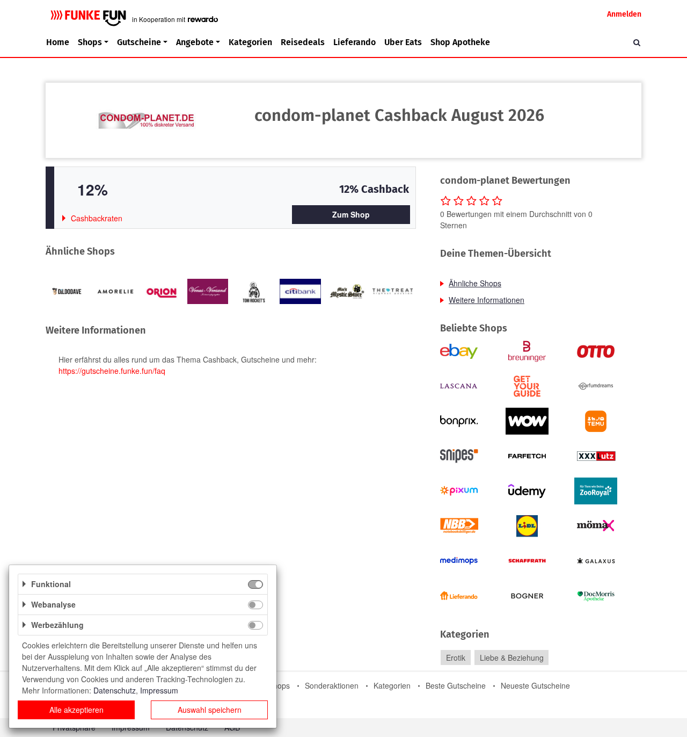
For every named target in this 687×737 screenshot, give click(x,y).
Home (57, 42)
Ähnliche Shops (475, 283)
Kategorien (250, 42)
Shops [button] (90, 42)
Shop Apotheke (460, 42)
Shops (279, 685)
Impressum (159, 690)
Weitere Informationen (486, 299)
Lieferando (354, 42)
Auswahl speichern (210, 709)
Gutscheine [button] (139, 42)
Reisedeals (303, 42)
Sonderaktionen (332, 685)
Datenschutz (114, 690)
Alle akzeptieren (76, 709)
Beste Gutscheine (456, 685)
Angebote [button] (195, 42)
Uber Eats (403, 42)
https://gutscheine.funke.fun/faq (112, 370)
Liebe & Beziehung (512, 657)
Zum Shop (351, 214)
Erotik (455, 657)
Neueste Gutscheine (535, 685)
